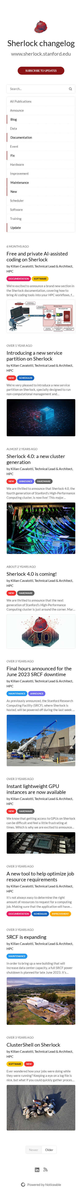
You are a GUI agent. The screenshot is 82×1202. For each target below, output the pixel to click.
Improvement (19, 173)
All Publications (21, 101)
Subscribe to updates (41, 70)
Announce (17, 110)
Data (13, 128)
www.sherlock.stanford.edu (41, 54)
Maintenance (20, 182)
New (14, 191)
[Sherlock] (41, 27)
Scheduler (17, 200)
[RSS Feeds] (45, 1169)
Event (14, 146)
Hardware (17, 164)
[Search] (70, 89)
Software (16, 209)
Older (49, 1150)
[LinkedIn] (39, 1169)
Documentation (21, 137)
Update (16, 227)
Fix (13, 155)
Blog (14, 119)
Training (15, 218)
